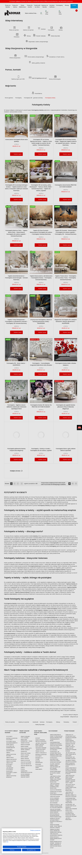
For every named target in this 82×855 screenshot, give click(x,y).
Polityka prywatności (35, 830)
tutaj (7, 841)
